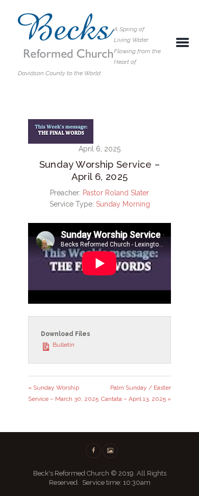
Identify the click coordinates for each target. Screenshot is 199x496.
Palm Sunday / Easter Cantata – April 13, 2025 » (136, 393)
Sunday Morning (123, 204)
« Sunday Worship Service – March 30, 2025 (63, 393)
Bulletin (62, 344)
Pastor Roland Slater (116, 193)
